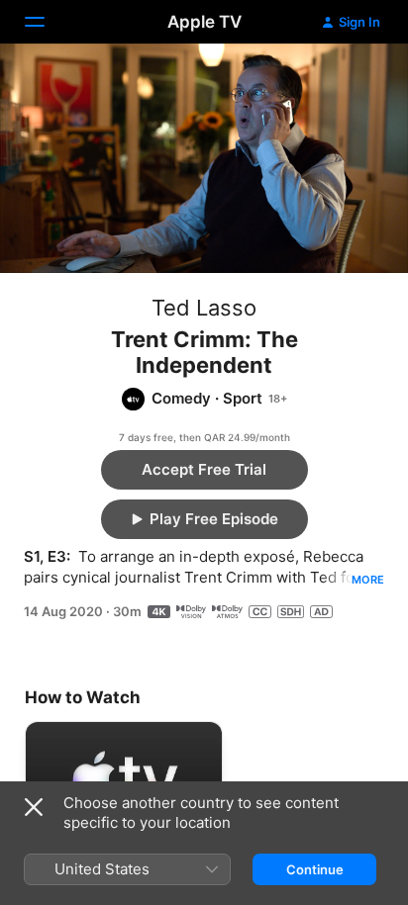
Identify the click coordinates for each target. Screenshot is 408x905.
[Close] (34, 807)
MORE (368, 580)
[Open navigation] (46, 22)
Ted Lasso (204, 307)
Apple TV (204, 22)
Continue (315, 869)
